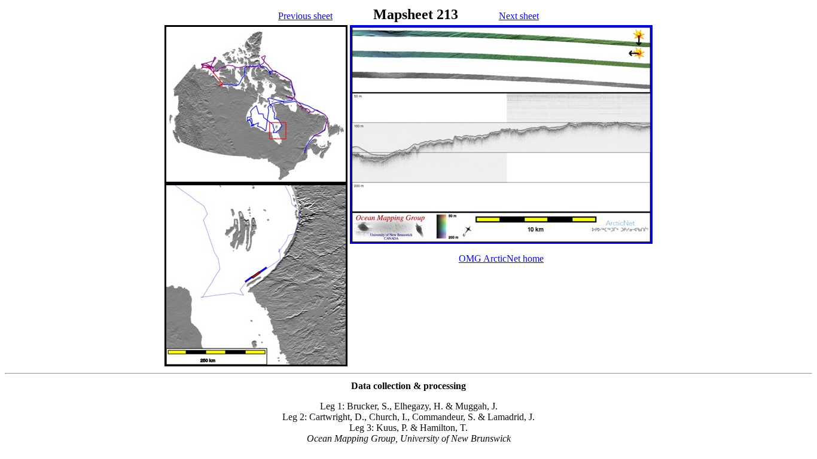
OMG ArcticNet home (501, 258)
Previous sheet (305, 16)
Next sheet (519, 16)
